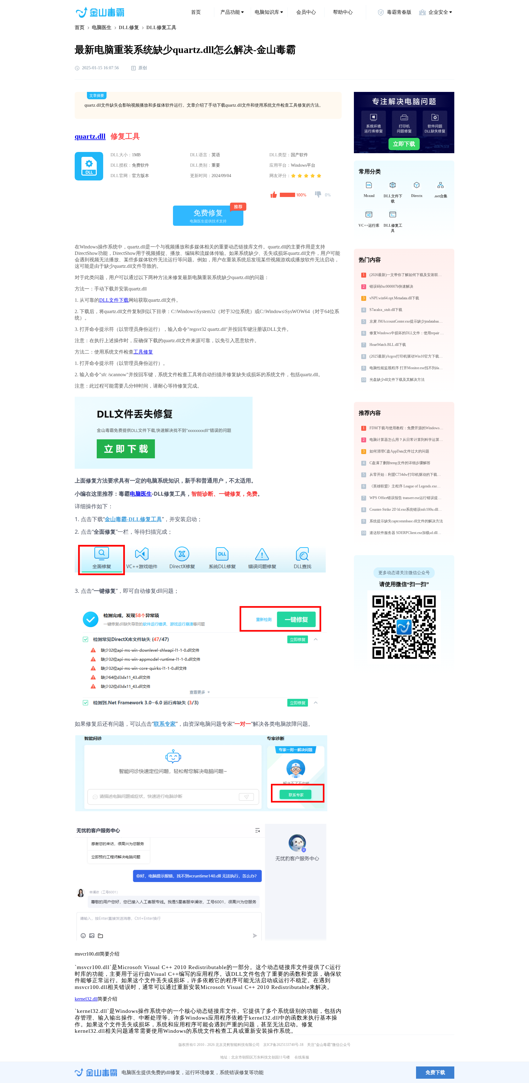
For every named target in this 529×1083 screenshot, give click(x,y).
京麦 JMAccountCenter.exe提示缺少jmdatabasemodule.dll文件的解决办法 (407, 321)
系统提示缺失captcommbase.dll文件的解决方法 (406, 521)
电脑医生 (101, 27)
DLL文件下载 (114, 300)
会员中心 (306, 12)
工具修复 (143, 351)
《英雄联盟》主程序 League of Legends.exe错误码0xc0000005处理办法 (407, 486)
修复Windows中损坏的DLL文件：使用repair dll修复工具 (407, 333)
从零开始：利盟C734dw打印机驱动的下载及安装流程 (407, 474)
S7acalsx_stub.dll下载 (386, 310)
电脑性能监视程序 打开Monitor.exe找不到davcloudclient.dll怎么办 (407, 368)
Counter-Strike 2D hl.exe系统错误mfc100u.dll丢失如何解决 (407, 509)
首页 (196, 12)
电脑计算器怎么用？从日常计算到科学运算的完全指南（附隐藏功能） (407, 439)
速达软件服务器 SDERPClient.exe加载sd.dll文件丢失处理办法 (407, 533)
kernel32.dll (86, 999)
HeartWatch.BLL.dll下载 (388, 345)
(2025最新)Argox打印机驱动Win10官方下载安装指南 (407, 356)
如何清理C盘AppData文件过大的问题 (399, 451)
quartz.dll (90, 136)
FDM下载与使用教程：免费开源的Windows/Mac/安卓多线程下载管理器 (407, 428)
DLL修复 (129, 27)
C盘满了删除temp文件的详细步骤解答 (400, 463)
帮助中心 (343, 12)
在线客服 (302, 1057)
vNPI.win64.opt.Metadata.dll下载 (394, 298)
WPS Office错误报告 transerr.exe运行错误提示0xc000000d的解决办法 (407, 498)
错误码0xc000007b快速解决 (391, 286)
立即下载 (404, 144)
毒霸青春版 (399, 12)
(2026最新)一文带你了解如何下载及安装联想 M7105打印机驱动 (407, 275)
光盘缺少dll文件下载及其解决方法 (397, 379)
